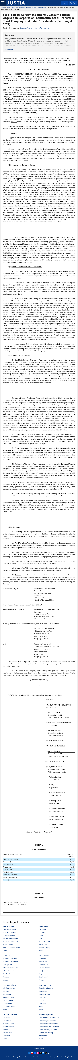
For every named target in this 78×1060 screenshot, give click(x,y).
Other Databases (10, 1014)
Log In (65, 3)
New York (42, 1003)
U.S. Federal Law (10, 985)
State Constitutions (46, 988)
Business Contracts (18, 7)
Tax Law (6, 977)
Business (6, 956)
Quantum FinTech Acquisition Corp (36, 7)
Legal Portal (19, 1057)
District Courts (8, 1003)
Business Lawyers (9, 932)
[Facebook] (35, 1053)
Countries (6, 1036)
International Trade (10, 971)
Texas (41, 1006)
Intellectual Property (10, 968)
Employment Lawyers (10, 938)
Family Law (43, 944)
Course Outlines (45, 968)
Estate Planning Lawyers (11, 941)
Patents (5, 1030)
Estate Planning (44, 941)
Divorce (41, 935)
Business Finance (26, 28)
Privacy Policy (55, 1057)
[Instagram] (38, 1053)
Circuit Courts (8, 1000)
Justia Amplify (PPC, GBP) (48, 1030)
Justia (3, 7)
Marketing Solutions (47, 1014)
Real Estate (7, 974)
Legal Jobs (6, 1018)
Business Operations (10, 962)
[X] (46, 1053)
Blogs (41, 974)
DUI (40, 938)
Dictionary (42, 959)
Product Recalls (8, 1027)
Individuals (43, 926)
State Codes (43, 991)
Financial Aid (43, 965)
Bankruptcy (43, 929)
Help (34, 1057)
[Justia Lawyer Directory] (49, 1053)
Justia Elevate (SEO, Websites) (49, 1027)
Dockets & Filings (9, 1006)
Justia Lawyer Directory (47, 1021)
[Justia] (16, 3)
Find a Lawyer (9, 926)
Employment (7, 965)
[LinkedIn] (29, 1053)
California (42, 997)
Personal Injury (44, 947)
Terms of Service (43, 1057)
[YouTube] (32, 1053)
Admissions (43, 962)
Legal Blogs (7, 1021)
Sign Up (72, 3)
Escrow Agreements (42, 28)
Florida (41, 1000)
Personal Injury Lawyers (11, 947)
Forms (8, 7)
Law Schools (44, 956)
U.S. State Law (45, 985)
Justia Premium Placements (48, 1024)
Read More (9, 49)
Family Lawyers (8, 944)
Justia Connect (9, 1057)
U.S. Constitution (9, 988)
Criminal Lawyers (9, 935)
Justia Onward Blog (46, 1033)
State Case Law (44, 994)
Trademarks (7, 1033)
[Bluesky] (43, 1053)
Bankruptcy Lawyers (10, 929)
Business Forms (8, 1024)
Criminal (42, 932)
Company (28, 1057)
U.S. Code (6, 991)
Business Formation (10, 959)
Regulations (7, 994)
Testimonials (43, 1036)
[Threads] (40, 1053)
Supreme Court (8, 997)
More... (5, 951)
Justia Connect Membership (49, 1018)
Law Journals (43, 971)
